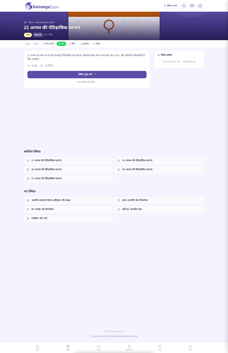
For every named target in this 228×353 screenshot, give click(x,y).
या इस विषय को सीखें (86, 82)
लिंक (73, 44)
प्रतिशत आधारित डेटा (132, 209)
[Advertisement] (114, 120)
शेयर (62, 44)
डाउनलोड (85, 44)
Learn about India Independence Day (114, 336)
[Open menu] (200, 6)
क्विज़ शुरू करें (85, 74)
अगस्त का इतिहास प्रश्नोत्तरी (44, 22)
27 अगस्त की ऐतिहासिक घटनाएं (46, 178)
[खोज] (184, 6)
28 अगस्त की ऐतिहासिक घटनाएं (137, 169)
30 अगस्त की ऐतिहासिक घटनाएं (137, 160)
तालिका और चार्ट (39, 218)
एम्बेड (98, 44)
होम (25, 22)
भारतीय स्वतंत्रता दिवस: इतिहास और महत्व (50, 200)
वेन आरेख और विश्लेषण (42, 209)
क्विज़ (31, 22)
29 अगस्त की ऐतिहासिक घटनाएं (46, 169)
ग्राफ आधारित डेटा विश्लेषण (135, 200)
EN (192, 5)
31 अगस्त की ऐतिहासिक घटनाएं (46, 160)
